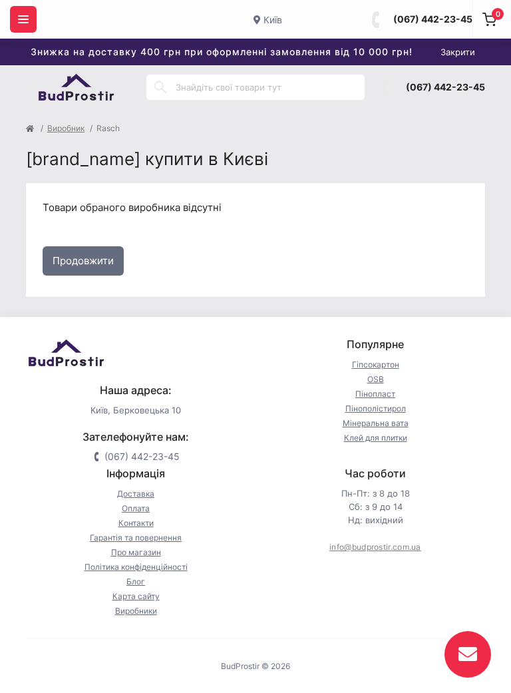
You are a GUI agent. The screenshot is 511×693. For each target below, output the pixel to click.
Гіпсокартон (375, 364)
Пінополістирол (375, 408)
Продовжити (83, 260)
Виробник (66, 128)
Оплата (136, 508)
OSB (375, 379)
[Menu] (23, 19)
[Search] (160, 87)
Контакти (136, 523)
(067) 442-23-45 (432, 19)
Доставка (135, 494)
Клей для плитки (375, 438)
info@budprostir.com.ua (375, 547)
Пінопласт (375, 394)
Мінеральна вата (376, 423)
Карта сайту (136, 596)
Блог (135, 581)
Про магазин (136, 552)
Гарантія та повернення (136, 538)
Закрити (457, 52)
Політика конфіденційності (136, 567)
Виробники (136, 611)
